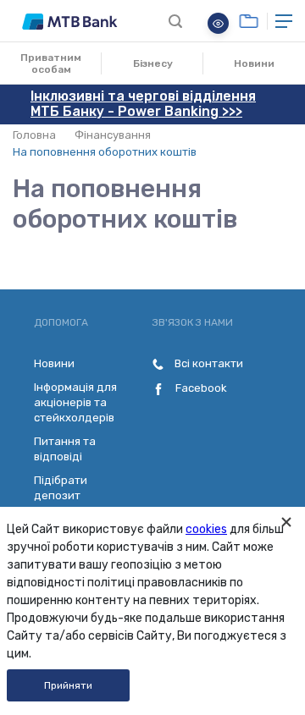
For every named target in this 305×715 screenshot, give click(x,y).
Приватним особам (50, 63)
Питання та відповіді (65, 449)
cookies (206, 529)
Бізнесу (153, 63)
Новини (254, 63)
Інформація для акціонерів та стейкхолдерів (75, 402)
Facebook (200, 388)
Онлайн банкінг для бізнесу (248, 21)
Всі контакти (207, 363)
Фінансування (113, 135)
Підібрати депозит (60, 488)
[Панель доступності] (218, 23)
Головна (34, 135)
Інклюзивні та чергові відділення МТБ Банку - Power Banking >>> (143, 103)
